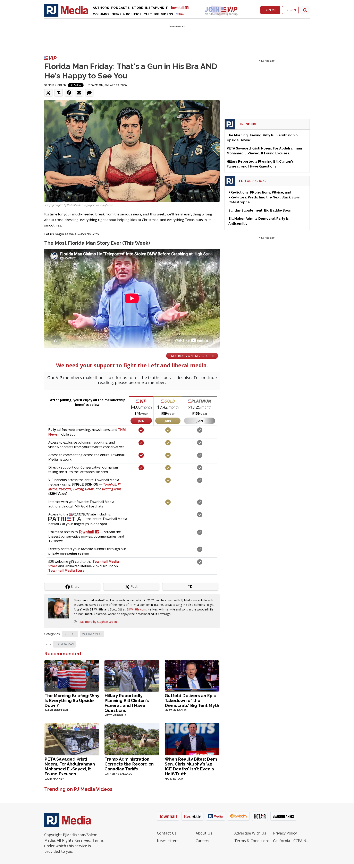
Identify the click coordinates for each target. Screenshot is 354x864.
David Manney (54, 778)
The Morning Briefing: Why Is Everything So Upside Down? (71, 700)
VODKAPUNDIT (92, 634)
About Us (204, 833)
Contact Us (167, 833)
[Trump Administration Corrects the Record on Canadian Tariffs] (131, 738)
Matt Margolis (115, 715)
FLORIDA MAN (64, 644)
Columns (101, 14)
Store (137, 8)
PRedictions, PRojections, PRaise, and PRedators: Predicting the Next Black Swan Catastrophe (264, 197)
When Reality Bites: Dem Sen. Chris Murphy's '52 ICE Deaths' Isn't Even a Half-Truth (191, 766)
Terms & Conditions (252, 840)
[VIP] (180, 14)
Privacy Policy (285, 833)
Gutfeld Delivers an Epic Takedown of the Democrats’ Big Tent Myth (192, 700)
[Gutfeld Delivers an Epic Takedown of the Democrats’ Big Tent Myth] (192, 675)
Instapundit (156, 8)
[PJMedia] (66, 10)
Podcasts (120, 8)
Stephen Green (55, 85)
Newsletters (167, 840)
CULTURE (70, 634)
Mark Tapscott (176, 778)
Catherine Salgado (118, 773)
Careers (202, 840)
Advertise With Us (250, 833)
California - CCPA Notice (291, 840)
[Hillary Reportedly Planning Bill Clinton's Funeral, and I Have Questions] (131, 675)
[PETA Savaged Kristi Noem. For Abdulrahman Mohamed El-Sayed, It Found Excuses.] (71, 738)
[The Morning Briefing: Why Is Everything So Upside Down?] (71, 675)
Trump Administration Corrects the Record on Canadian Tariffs (129, 763)
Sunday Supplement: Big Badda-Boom (260, 210)
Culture (151, 14)
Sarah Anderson (56, 710)
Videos (167, 14)
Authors (101, 8)
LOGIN (290, 10)
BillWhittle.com (136, 609)
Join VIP (270, 10)
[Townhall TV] (181, 7)
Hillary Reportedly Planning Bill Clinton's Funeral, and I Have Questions (126, 703)
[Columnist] (60, 608)
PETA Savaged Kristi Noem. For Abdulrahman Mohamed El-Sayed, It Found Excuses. (69, 766)
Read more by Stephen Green (97, 622)
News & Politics (127, 14)
